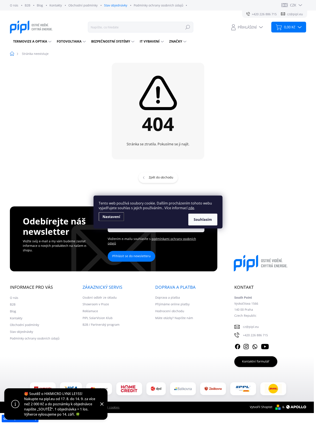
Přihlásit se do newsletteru (131, 256)
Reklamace (90, 311)
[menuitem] (32, 41)
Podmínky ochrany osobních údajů (158, 5)
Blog (40, 5)
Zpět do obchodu (161, 177)
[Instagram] (246, 346)
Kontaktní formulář (255, 361)
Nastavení (111, 216)
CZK (293, 5)
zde (191, 208)
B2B (27, 5)
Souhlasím (203, 219)
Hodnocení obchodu (169, 311)
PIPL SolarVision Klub (98, 318)
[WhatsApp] (255, 346)
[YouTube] (265, 346)
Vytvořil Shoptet (261, 407)
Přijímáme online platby (172, 304)
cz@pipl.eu (251, 327)
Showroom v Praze (96, 304)
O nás (14, 5)
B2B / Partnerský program (101, 325)
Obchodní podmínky (83, 5)
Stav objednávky (115, 5)
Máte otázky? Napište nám (174, 318)
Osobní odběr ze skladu (100, 297)
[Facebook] (237, 346)
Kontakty (55, 5)
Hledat (187, 27)
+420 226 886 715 (255, 335)
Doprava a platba (167, 297)
